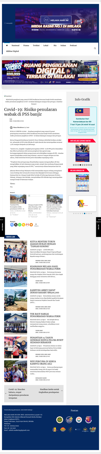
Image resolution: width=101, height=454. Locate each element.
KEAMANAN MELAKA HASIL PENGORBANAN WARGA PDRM (45, 267)
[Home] (7, 45)
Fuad (11, 119)
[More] (31, 224)
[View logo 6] (84, 215)
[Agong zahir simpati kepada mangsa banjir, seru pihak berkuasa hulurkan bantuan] (55, 199)
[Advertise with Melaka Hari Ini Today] (50, 72)
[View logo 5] (82, 215)
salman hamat (39, 281)
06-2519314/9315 (13, 426)
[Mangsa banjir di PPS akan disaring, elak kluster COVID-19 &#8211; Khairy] (36, 199)
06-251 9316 (11, 428)
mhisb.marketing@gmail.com (19, 430)
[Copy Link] (23, 224)
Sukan (63, 45)
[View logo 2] (76, 215)
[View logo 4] (80, 215)
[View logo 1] (73, 215)
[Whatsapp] (19, 224)
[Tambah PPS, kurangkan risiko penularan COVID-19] (18, 199)
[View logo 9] (91, 215)
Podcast (73, 45)
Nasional (15, 45)
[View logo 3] (78, 215)
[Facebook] (12, 224)
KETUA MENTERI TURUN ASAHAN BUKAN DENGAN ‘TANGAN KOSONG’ (43, 244)
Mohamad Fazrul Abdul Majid (43, 260)
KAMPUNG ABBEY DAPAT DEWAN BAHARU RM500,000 (44, 291)
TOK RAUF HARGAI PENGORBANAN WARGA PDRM (45, 315)
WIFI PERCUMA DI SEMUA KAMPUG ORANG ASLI (43, 362)
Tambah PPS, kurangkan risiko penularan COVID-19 (17, 207)
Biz (55, 45)
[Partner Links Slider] (82, 205)
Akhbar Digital (12, 51)
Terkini (36, 45)
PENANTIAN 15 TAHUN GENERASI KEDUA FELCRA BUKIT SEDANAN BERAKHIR (46, 340)
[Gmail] (27, 224)
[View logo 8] (89, 215)
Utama (26, 45)
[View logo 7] (86, 215)
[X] (16, 224)
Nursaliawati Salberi (41, 378)
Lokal (45, 45)
